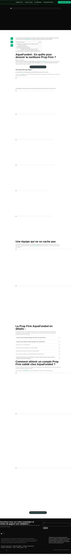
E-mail (44, 522)
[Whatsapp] (9, 550)
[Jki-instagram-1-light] (6, 550)
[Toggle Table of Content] (39, 42)
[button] (38, 345)
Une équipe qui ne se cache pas (23, 46)
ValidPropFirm (26, 370)
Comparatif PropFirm (48, 2)
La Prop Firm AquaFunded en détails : (24, 47)
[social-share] (12, 38)
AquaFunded (27, 39)
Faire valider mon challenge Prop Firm (38, 512)
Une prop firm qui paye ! (22, 45)
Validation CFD (19, 2)
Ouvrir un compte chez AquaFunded (38, 66)
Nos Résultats (38, 2)
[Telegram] (1, 550)
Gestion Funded (29, 2)
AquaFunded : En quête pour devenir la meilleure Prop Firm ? (28, 43)
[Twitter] (4, 550)
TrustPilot (22, 74)
